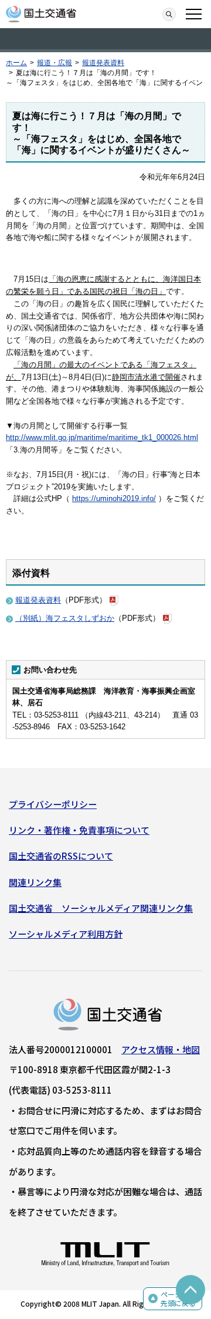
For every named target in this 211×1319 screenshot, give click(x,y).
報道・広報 (54, 63)
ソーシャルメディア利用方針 (65, 934)
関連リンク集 (35, 882)
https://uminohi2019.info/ (114, 498)
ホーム (16, 63)
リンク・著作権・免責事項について (79, 830)
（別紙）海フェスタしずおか (64, 618)
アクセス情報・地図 (160, 1049)
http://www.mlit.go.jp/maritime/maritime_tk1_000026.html (102, 437)
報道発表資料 (103, 63)
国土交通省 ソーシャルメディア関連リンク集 (101, 908)
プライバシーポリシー (53, 804)
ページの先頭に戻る (178, 1298)
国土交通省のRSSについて (61, 856)
